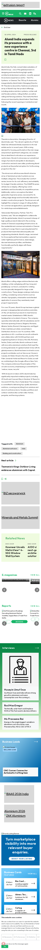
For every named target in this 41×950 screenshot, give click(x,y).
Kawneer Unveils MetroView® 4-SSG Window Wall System (15, 552)
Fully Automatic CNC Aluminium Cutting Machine (20, 771)
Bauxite (22, 20)
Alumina (35, 20)
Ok (5, 946)
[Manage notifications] (3, 944)
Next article (7, 460)
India (23, 449)
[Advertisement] (20, 419)
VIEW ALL (35, 575)
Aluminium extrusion (10, 449)
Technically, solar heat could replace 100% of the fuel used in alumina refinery (20, 709)
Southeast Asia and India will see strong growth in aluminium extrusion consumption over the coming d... (20, 695)
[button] (7, 621)
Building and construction (12, 453)
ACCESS (19, 622)
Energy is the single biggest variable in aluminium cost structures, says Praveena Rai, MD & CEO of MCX (19, 724)
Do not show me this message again (15, 944)
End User (7, 27)
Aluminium (19, 444)
